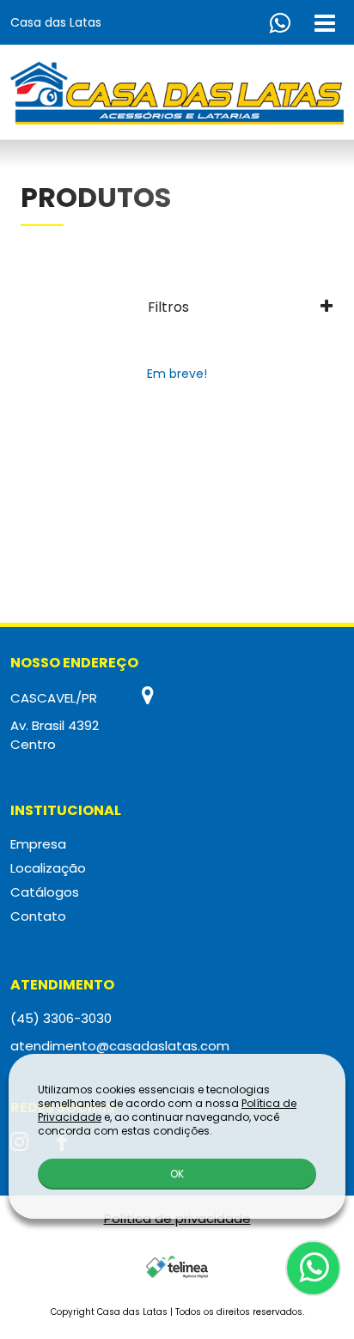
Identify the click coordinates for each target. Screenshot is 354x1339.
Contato (38, 916)
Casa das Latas (55, 22)
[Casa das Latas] (177, 93)
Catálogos (44, 892)
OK (177, 1173)
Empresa (38, 844)
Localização (48, 868)
